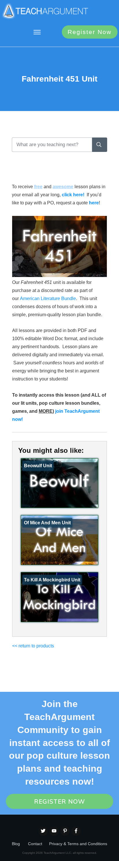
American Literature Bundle (48, 298)
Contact (35, 843)
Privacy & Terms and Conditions (78, 843)
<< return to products (33, 645)
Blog (16, 843)
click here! (73, 194)
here (94, 202)
